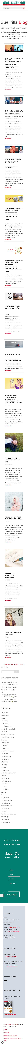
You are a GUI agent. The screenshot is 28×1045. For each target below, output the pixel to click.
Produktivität (14, 358)
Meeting (4, 765)
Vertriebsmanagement (11, 69)
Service (7, 67)
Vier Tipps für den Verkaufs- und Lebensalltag (11, 575)
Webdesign (4, 817)
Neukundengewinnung (11, 217)
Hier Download (11, 957)
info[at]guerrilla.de (13, 931)
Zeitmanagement (17, 360)
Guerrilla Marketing (7, 737)
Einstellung (8, 521)
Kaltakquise (8, 116)
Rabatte (3, 786)
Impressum (6, 1032)
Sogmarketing (5, 797)
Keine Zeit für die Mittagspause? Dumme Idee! (12, 460)
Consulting (4, 721)
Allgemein (4, 712)
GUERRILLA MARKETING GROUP (11, 1024)
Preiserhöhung (6, 781)
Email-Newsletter (6, 726)
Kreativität (8, 165)
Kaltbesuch (8, 216)
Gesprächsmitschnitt (8, 734)
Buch (3, 718)
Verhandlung (5, 808)
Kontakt (6, 1029)
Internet (4, 740)
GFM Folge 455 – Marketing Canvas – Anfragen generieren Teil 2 (14, 210)
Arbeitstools (5, 715)
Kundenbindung (6, 756)
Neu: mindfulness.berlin (8, 687)
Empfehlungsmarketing (8, 729)
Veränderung (8, 360)
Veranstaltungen (6, 806)
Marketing (16, 66)
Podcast (20, 217)
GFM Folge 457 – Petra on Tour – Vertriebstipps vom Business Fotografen (14, 112)
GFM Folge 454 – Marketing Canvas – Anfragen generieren (14, 262)
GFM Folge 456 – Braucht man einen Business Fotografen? (13, 161)
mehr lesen (8, 89)
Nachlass (4, 767)
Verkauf (12, 67)
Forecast (4, 732)
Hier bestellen (11, 1014)
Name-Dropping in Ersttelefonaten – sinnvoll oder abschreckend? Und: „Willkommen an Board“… (14, 399)
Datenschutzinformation (10, 1035)
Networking (5, 770)
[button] (2, 1042)
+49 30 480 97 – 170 (14, 927)
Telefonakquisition (7, 800)
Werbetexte (5, 819)
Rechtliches (13, 311)
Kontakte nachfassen (11, 64)
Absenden (12, 894)
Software (4, 795)
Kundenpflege (9, 66)
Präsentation (8, 167)
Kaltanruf (15, 215)
